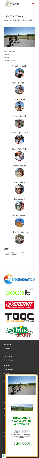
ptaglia (8, 20)
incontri (6, 58)
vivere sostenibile (9, 51)
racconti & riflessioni (10, 61)
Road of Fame (8, 360)
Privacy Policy (9, 252)
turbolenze (7, 54)
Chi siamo (7, 349)
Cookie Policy (19, 252)
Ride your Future (9, 373)
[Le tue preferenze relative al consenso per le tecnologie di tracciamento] (4, 456)
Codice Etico (8, 356)
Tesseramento (8, 370)
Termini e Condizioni (11, 254)
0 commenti (27, 20)
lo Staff (6, 352)
